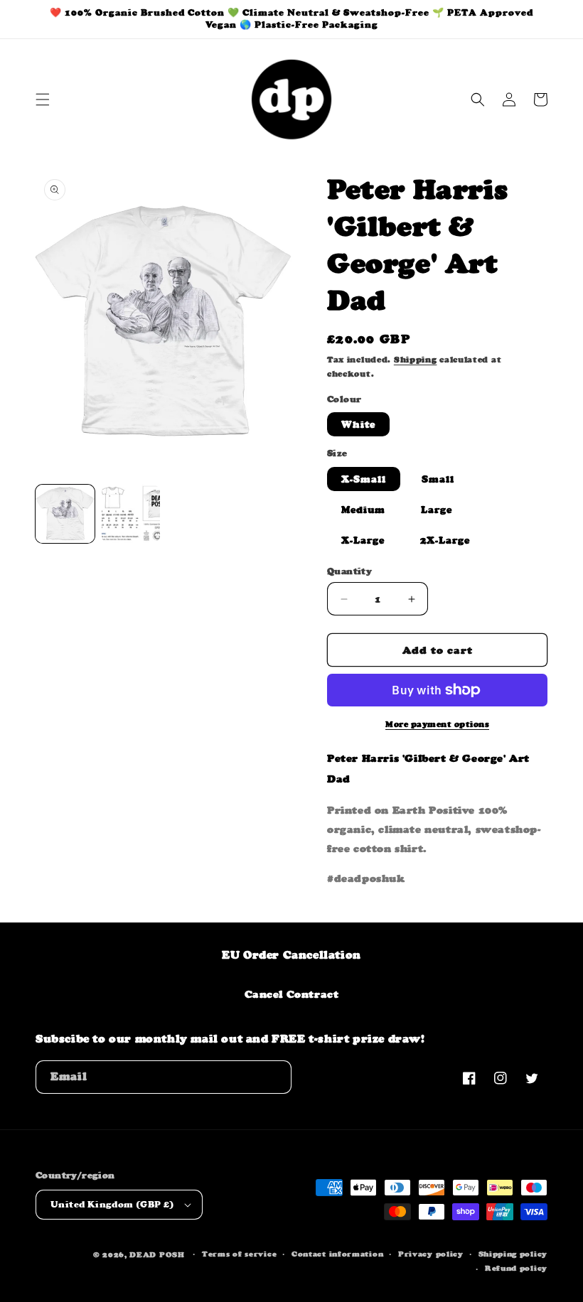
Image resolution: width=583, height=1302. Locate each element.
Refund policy (516, 1268)
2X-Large (445, 540)
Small (438, 479)
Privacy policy (431, 1254)
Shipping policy (513, 1254)
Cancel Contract (292, 994)
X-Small (363, 479)
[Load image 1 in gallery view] (65, 514)
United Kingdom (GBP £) (112, 1204)
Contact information (337, 1254)
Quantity (349, 571)
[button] (42, 99)
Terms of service (239, 1254)
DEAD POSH (156, 1254)
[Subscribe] (275, 1077)
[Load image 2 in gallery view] (131, 514)
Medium (363, 509)
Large (436, 509)
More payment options (437, 724)
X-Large (363, 540)
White (358, 424)
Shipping (415, 360)
